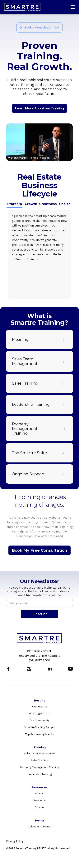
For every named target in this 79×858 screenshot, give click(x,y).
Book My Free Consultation (39, 550)
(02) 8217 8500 (39, 660)
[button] (72, 7)
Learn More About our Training (39, 108)
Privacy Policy (14, 841)
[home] (22, 7)
